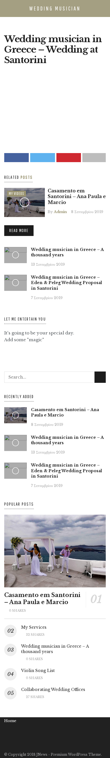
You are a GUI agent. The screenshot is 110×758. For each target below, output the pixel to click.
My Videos (16, 193)
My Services (34, 627)
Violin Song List (38, 670)
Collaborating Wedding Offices (53, 689)
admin (60, 211)
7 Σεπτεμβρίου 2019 (47, 297)
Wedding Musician (55, 8)
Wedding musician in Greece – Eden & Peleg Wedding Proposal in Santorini (66, 283)
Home (10, 720)
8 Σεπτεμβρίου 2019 (87, 211)
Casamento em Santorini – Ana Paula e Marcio (77, 196)
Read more (18, 230)
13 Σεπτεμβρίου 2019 (48, 264)
